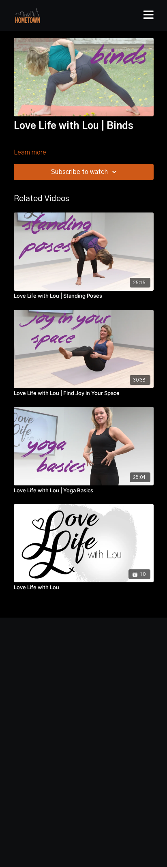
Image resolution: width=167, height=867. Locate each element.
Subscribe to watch (79, 172)
